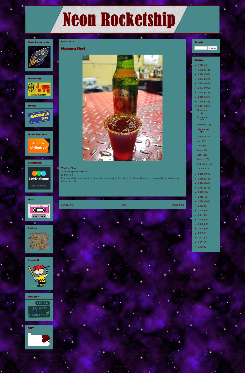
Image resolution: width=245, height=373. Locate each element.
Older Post (178, 204)
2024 (201, 74)
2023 (201, 79)
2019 (201, 97)
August (201, 136)
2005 (201, 224)
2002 (201, 237)
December (202, 110)
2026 (201, 65)
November (202, 117)
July (199, 141)
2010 (201, 201)
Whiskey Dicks (68, 168)
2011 (201, 196)
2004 (201, 228)
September (203, 129)
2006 (201, 219)
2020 (201, 92)
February (202, 164)
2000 (201, 246)
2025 (201, 69)
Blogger (128, 366)
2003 (201, 233)
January (201, 168)
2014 (201, 183)
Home (123, 204)
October (201, 124)
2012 (201, 192)
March (201, 159)
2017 (201, 106)
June (200, 145)
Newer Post (67, 204)
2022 (201, 83)
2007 (201, 215)
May (199, 150)
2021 (201, 88)
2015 (201, 178)
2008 (201, 210)
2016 (201, 174)
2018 (201, 101)
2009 (201, 205)
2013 (201, 187)
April (200, 154)
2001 (201, 242)
